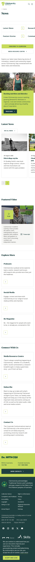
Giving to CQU (5, 504)
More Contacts (16, 471)
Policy (19, 499)
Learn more (24, 553)
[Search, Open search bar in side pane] (29, 4)
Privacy (20, 496)
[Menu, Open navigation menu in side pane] (32, 4)
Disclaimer (21, 502)
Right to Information (24, 494)
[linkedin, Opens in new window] (13, 528)
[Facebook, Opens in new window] (3, 528)
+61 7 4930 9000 (23, 465)
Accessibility (4, 499)
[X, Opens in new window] (17, 528)
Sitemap (20, 509)
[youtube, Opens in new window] (22, 528)
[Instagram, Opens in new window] (8, 528)
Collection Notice (6, 494)
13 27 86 (3, 465)
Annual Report (5, 509)
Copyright (4, 502)
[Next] (7, 183)
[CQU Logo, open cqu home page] (8, 4)
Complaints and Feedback (9, 496)
